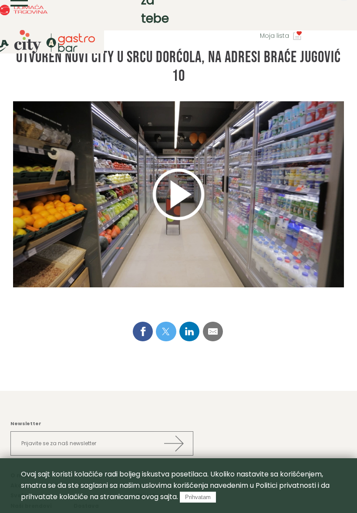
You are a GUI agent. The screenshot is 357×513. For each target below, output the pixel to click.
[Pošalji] (173, 443)
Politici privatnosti (286, 485)
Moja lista (274, 35)
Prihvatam (198, 497)
